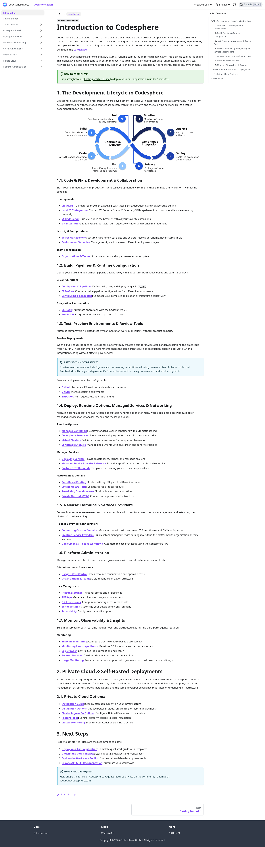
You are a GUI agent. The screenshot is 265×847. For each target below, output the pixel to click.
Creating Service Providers (78, 535)
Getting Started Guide (97, 79)
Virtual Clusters (71, 440)
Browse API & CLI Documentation (82, 763)
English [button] (223, 4)
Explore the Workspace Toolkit (80, 758)
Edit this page (68, 794)
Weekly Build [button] (201, 4)
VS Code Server (70, 219)
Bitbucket (68, 396)
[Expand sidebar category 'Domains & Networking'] (41, 43)
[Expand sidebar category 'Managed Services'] (41, 37)
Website (106, 833)
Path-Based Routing (74, 482)
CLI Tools (67, 310)
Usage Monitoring (73, 660)
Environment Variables (76, 242)
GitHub (66, 387)
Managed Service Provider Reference (84, 463)
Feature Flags (70, 717)
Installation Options (74, 708)
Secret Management (74, 237)
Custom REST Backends (76, 468)
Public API (68, 314)
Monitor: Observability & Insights (232, 65)
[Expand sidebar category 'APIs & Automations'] (41, 49)
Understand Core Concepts (78, 753)
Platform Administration (228, 60)
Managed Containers (74, 431)
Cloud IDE (67, 205)
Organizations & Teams (76, 256)
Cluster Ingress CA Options (78, 713)
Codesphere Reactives (75, 435)
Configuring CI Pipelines (76, 286)
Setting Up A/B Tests (74, 486)
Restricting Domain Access (78, 491)
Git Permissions (71, 602)
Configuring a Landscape (77, 295)
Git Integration (71, 223)
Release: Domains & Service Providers (234, 56)
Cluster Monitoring (73, 722)
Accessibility (69, 611)
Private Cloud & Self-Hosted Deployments (232, 69)
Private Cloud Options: (227, 74)
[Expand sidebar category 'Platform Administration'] (41, 67)
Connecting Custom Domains (80, 530)
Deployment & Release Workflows (82, 543)
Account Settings (72, 592)
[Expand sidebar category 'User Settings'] (41, 55)
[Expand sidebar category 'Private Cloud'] (41, 61)
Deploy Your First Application (79, 749)
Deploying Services (73, 459)
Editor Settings (71, 606)
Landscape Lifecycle (74, 444)
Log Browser (69, 651)
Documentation (43, 4)
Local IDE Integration (75, 210)
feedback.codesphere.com (75, 780)
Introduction (41, 833)
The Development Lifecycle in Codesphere (232, 21)
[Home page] (60, 14)
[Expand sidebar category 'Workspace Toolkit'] (41, 31)
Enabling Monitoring (74, 641)
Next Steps (218, 78)
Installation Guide (73, 704)
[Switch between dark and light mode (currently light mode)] (234, 4)
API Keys (67, 597)
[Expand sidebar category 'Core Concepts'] (41, 24)
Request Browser (72, 655)
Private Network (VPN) (75, 496)
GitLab (66, 391)
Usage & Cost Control (74, 574)
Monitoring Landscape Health (80, 646)
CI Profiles (68, 291)
